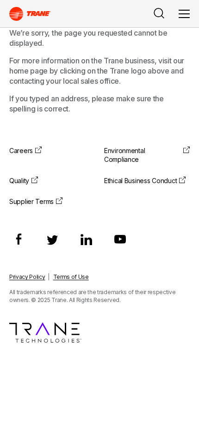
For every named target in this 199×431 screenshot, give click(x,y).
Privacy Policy (27, 276)
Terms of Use (71, 276)
